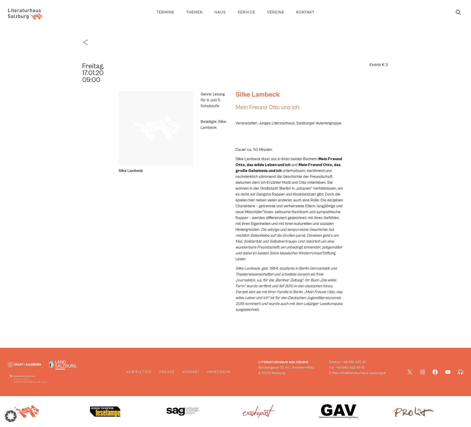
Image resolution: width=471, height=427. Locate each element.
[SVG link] (25, 14)
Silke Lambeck (258, 95)
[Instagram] (422, 372)
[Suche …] (458, 12)
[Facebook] (435, 372)
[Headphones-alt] (460, 372)
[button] (11, 416)
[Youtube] (448, 372)
